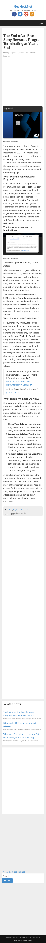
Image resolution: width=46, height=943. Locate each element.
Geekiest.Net (23, 6)
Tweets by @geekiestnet (13, 871)
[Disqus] (23, 780)
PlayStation (14, 52)
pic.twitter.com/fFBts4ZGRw (19, 384)
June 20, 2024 (12, 392)
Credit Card (23, 52)
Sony (7, 52)
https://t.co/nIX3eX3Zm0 (17, 381)
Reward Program (27, 510)
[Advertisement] (23, 83)
